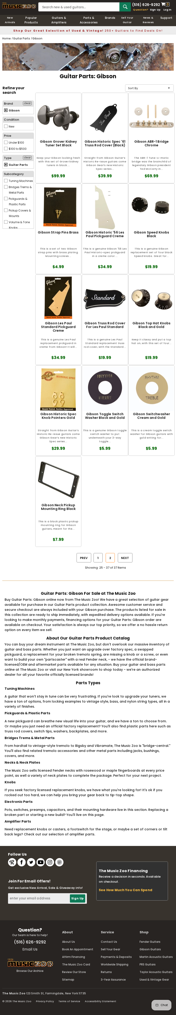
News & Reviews (148, 20)
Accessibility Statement (100, 1001)
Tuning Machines (20, 181)
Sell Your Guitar (127, 20)
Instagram (50, 862)
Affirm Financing (73, 957)
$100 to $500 (17, 149)
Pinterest (59, 862)
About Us (68, 942)
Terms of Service (69, 1001)
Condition (11, 119)
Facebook (21, 862)
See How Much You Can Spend (125, 890)
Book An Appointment (77, 949)
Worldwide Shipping (114, 964)
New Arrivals (10, 20)
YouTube (40, 862)
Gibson (14, 110)
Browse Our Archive (30, 971)
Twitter (31, 862)
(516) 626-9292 (146, 4)
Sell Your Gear (110, 949)
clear (27, 103)
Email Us (30, 949)
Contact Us (109, 942)
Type (7, 158)
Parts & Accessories (89, 20)
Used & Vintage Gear (154, 980)
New (11, 126)
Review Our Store (74, 972)
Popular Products (31, 20)
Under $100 (16, 143)
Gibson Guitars (150, 949)
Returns (106, 972)
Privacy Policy (45, 1001)
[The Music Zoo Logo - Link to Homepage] (19, 5)
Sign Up (155, 9)
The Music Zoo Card (76, 964)
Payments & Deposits (116, 957)
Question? (140, 9)
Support (166, 18)
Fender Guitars (150, 942)
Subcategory (14, 174)
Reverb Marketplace (12, 862)
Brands (110, 18)
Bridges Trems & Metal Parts (20, 190)
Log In (167, 9)
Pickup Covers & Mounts (19, 213)
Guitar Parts (18, 165)
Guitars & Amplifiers (59, 20)
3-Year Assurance (113, 980)
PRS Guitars (148, 964)
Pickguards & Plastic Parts (17, 201)
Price (7, 135)
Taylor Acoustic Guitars (156, 972)
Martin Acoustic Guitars (156, 957)
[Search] (125, 6)
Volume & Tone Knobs (19, 225)
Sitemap (68, 980)
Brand (8, 103)
